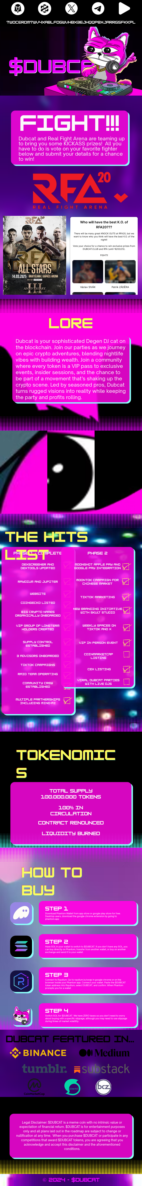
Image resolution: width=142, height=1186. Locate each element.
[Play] (124, 8)
